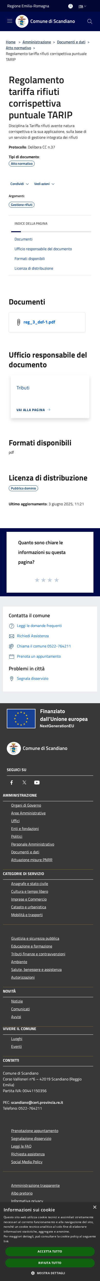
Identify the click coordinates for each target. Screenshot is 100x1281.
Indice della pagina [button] (31, 223)
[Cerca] (90, 21)
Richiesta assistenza (28, 1154)
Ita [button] (81, 6)
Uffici (15, 821)
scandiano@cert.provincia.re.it (37, 1102)
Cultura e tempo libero (29, 891)
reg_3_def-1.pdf (39, 321)
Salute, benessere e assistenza (36, 969)
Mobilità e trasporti (27, 915)
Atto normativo (18, 48)
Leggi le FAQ (21, 1146)
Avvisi (16, 1017)
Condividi (17, 183)
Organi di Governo (26, 805)
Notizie (17, 1001)
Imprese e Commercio (29, 899)
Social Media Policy (26, 1162)
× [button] (94, 1207)
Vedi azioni (42, 183)
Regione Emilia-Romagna (28, 6)
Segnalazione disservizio (31, 1138)
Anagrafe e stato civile (29, 883)
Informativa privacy (27, 1201)
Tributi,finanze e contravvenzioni (38, 954)
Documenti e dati (71, 42)
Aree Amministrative (28, 813)
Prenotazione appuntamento (34, 1131)
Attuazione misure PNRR (31, 860)
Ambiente (19, 962)
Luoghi (16, 1038)
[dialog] (50, 1241)
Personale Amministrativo (32, 844)
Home (11, 42)
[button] (50, 1273)
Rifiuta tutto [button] (49, 1263)
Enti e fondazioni (25, 828)
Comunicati (20, 1009)
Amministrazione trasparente (35, 1185)
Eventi (16, 1046)
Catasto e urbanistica (28, 907)
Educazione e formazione (31, 946)
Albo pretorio (22, 1193)
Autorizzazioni (23, 977)
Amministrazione (37, 42)
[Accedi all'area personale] (70, 6)
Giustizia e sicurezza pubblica (35, 938)
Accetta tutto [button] (50, 1251)
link (6, 1241)
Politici (16, 836)
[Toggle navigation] (10, 21)
